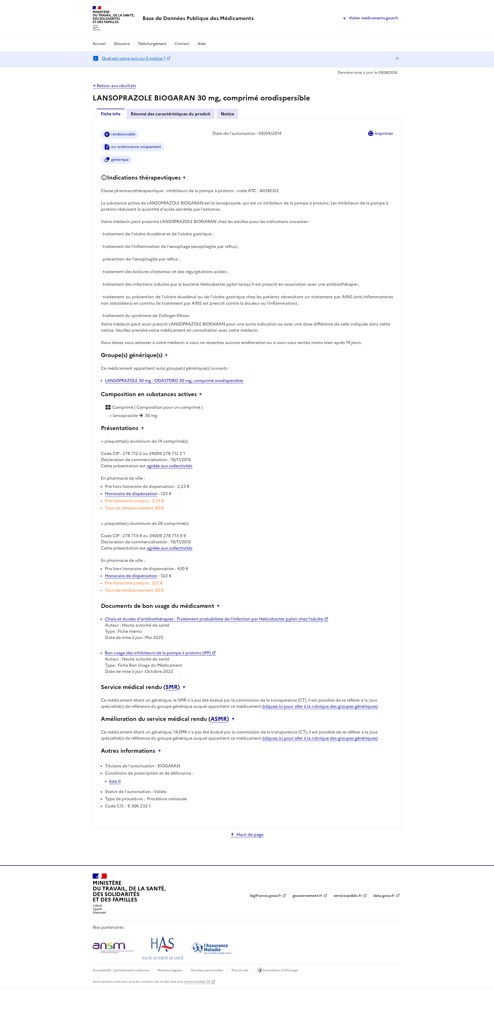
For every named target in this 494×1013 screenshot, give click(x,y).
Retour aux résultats (116, 85)
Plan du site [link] (240, 970)
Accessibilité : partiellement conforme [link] (121, 970)
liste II (115, 781)
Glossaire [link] (122, 44)
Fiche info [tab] (110, 114)
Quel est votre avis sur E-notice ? (133, 58)
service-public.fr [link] (348, 895)
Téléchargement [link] (152, 44)
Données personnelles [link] (207, 970)
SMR (171, 687)
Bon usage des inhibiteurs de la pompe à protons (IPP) (158, 653)
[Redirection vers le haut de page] (185, 178)
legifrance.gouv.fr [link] (265, 895)
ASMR (218, 719)
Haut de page (249, 834)
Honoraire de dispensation (131, 493)
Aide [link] (202, 44)
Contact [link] (182, 44)
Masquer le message (397, 58)
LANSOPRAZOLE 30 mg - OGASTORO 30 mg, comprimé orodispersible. (174, 380)
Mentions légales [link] (170, 970)
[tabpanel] (247, 473)
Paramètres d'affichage (280, 970)
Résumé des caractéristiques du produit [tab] (170, 114)
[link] (198, 18)
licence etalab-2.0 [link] (197, 981)
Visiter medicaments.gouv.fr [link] (373, 18)
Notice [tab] (227, 114)
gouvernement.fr (307, 895)
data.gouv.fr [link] (384, 895)
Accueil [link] (99, 44)
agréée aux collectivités (169, 466)
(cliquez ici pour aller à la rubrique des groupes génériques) (320, 706)
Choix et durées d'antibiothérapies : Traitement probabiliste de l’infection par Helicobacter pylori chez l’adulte (214, 619)
